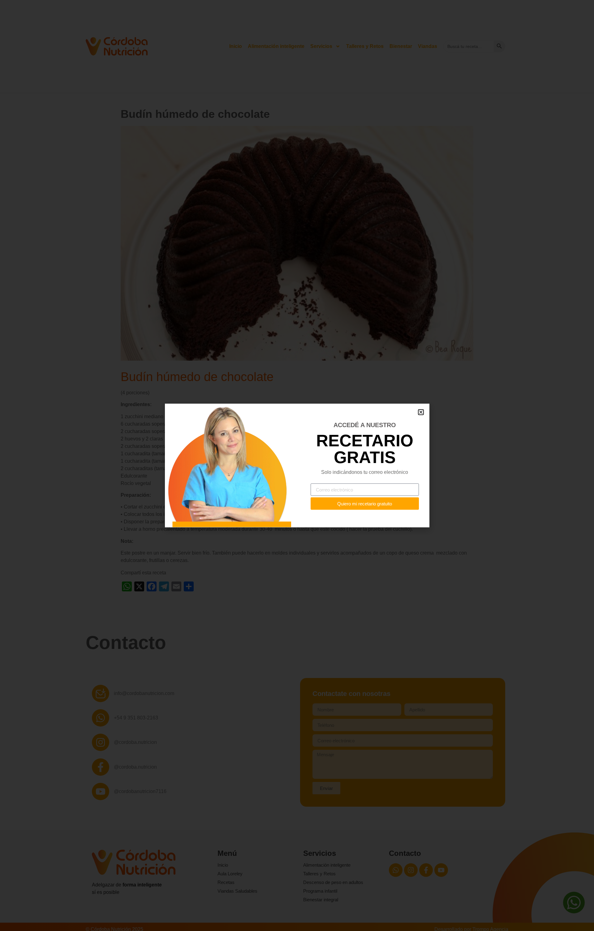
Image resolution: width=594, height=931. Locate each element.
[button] (421, 412)
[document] (297, 465)
